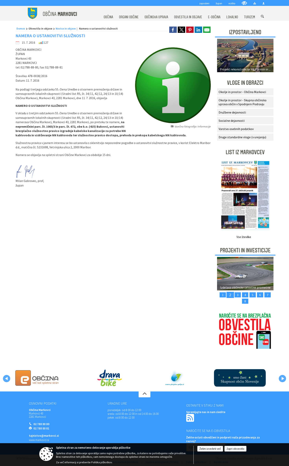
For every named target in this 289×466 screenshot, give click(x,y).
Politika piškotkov (101, 462)
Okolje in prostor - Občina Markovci (242, 92)
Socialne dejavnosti (232, 121)
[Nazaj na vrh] (144, 394)
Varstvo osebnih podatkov (236, 129)
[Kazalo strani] (254, 3)
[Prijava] (263, 3)
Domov (21, 28)
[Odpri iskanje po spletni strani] (262, 16)
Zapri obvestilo (235, 448)
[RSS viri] (190, 417)
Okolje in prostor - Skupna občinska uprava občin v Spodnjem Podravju (242, 102)
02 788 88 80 (41, 424)
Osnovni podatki (42, 403)
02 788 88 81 (41, 428)
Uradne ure (117, 403)
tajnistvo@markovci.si (44, 435)
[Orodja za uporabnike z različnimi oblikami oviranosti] (244, 3)
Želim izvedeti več (210, 448)
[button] (6, 378)
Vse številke (244, 237)
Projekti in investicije (245, 250)
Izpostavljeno (245, 32)
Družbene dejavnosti (232, 112)
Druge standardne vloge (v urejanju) (242, 137)
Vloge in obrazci (245, 83)
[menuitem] (108, 13)
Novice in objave (66, 28)
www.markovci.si (39, 440)
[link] (173, 30)
